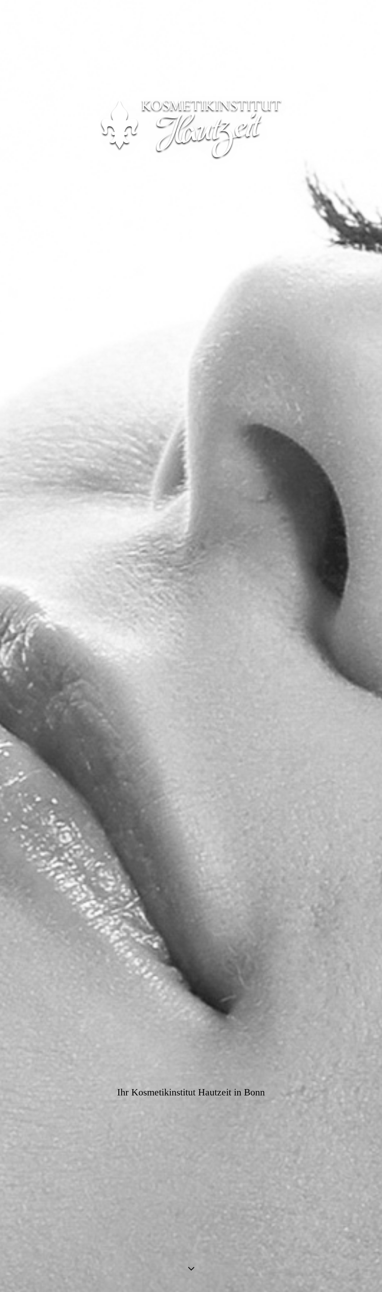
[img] (191, 646)
